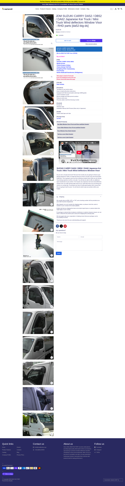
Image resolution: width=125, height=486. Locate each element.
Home (37, 9)
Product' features (6, 449)
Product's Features (45, 9)
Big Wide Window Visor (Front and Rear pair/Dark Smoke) (73, 124)
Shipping (58, 31)
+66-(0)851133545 (39, 449)
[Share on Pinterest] (65, 226)
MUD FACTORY (16, 479)
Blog (88, 9)
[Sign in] (115, 9)
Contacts (83, 9)
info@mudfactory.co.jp (40, 447)
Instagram (98, 449)
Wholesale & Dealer (73, 9)
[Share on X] (61, 226)
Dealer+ (19, 447)
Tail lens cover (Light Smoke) (65, 137)
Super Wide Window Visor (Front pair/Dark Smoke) (71, 127)
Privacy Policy (20, 455)
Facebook (98, 447)
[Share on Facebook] (57, 226)
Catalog (54, 9)
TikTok (98, 452)
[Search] (121, 9)
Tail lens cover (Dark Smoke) (65, 134)
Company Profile (62, 9)
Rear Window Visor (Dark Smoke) (66, 130)
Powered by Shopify (7, 480)
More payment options (91, 44)
